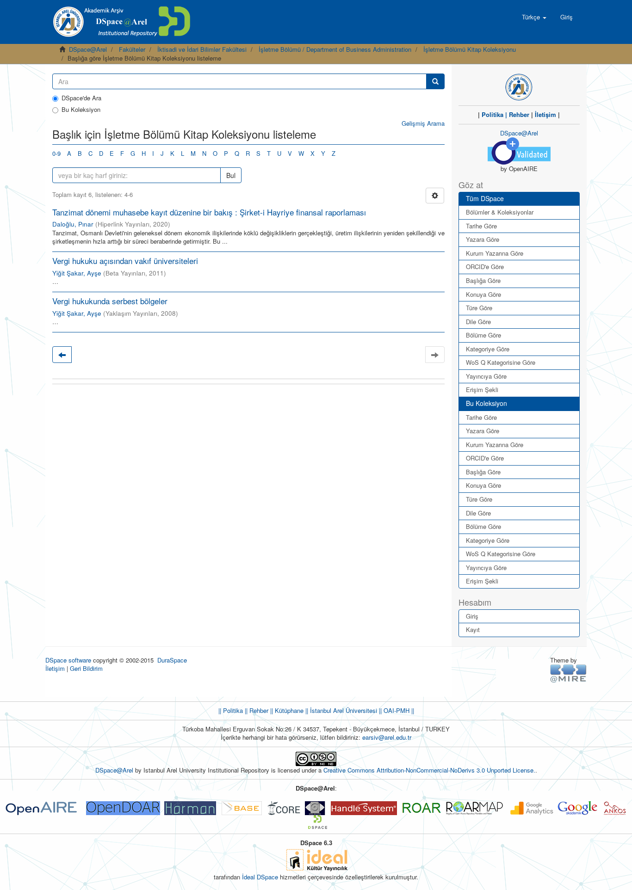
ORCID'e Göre (485, 266)
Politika (492, 114)
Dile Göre (478, 321)
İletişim (545, 114)
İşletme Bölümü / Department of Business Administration (335, 49)
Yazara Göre (482, 239)
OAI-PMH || (398, 710)
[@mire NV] (568, 673)
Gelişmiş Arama (423, 123)
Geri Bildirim (86, 668)
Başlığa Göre (483, 280)
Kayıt (473, 629)
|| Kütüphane (286, 710)
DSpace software (68, 660)
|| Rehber (255, 710)
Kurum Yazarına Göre (494, 253)
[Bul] (435, 81)
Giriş (472, 616)
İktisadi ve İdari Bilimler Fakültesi (202, 49)
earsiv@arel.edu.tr (386, 737)
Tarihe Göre (481, 225)
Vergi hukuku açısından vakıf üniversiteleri (125, 260)
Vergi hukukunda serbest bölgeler (109, 301)
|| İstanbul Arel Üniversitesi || (343, 710)
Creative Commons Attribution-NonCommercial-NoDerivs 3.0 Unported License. (429, 770)
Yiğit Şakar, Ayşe (76, 273)
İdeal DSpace (260, 876)
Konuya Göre (483, 294)
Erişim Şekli (482, 389)
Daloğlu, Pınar (72, 224)
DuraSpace (172, 660)
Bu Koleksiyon (81, 109)
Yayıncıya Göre (486, 376)
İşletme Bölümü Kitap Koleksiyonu (469, 49)
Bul (230, 175)
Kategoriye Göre (487, 348)
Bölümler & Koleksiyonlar (499, 212)
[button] (534, 17)
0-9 (56, 153)
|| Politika (230, 710)
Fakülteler (132, 49)
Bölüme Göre (483, 335)
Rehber (519, 114)
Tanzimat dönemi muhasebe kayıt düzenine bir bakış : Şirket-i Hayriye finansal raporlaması (209, 212)
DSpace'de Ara (81, 98)
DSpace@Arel (88, 49)
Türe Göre (479, 307)
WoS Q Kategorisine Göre (500, 362)
